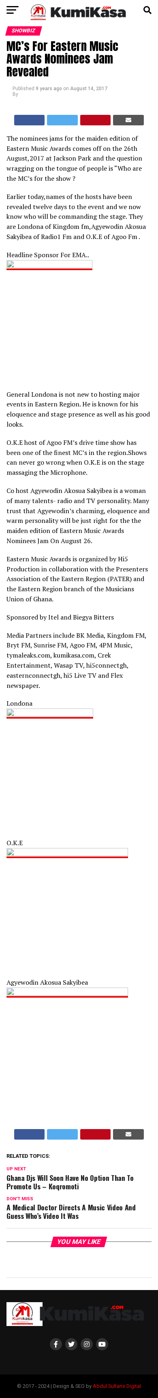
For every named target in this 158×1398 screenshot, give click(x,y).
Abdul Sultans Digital (117, 1386)
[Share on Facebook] (29, 120)
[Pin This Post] (95, 120)
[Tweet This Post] (62, 120)
